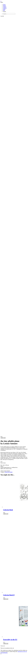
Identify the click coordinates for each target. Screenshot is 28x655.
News (4, 4)
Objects (4, 6)
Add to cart (3, 437)
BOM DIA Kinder (8, 472)
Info (4, 10)
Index (4, 9)
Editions (5, 8)
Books (4, 5)
